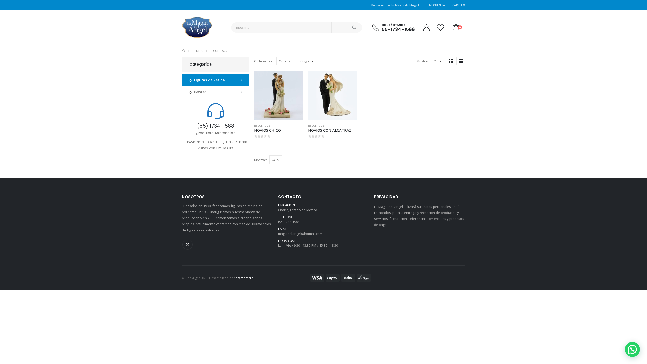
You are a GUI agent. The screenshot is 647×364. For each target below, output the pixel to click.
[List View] (460, 61)
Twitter (187, 245)
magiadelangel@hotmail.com (300, 233)
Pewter (200, 91)
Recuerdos (262, 125)
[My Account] (426, 27)
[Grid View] (451, 61)
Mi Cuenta (437, 5)
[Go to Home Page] (183, 51)
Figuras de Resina (209, 80)
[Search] (354, 27)
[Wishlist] (440, 27)
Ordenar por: (264, 61)
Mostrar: (423, 61)
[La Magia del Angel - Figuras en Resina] (197, 27)
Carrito (458, 5)
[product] (278, 95)
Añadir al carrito (294, 78)
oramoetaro (244, 278)
